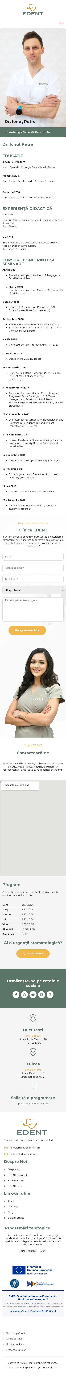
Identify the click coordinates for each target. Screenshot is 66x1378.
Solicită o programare (33, 1097)
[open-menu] (61, 24)
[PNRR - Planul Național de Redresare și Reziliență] (39, 1283)
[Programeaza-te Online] (33, 1086)
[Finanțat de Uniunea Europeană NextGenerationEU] (33, 1270)
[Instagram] (24, 994)
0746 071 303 (33, 1069)
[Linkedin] (41, 994)
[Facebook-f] (15, 994)
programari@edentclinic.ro (33, 1103)
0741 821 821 (33, 1035)
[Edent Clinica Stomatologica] (33, 9)
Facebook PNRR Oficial (43, 1311)
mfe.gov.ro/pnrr (18, 1311)
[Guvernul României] (15, 1283)
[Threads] (50, 994)
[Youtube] (32, 994)
